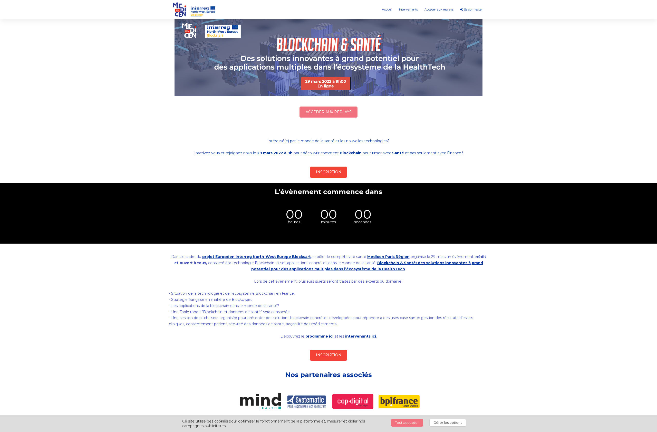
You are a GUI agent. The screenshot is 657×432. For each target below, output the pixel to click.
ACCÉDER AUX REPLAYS (329, 112)
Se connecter (473, 9)
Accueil (387, 9)
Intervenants (408, 9)
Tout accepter (407, 423)
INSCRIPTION (328, 172)
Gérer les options (447, 423)
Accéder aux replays (438, 9)
